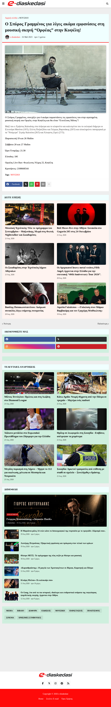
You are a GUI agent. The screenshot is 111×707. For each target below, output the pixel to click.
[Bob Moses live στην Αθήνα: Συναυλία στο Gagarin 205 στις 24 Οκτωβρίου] (81, 214)
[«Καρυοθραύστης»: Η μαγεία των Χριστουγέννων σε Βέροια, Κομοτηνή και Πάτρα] (11, 571)
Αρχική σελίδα (11, 18)
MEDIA (9, 611)
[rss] (68, 683)
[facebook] (29, 339)
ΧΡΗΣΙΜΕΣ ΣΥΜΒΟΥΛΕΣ (29, 618)
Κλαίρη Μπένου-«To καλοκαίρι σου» (37, 580)
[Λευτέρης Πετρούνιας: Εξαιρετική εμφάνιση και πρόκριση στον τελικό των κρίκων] (11, 546)
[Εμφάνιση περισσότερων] (48, 184)
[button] (3, 3)
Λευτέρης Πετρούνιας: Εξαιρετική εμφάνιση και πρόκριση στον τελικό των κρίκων (57, 543)
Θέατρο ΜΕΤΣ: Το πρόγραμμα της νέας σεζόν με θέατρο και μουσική (51, 555)
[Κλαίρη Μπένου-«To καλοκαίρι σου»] (11, 583)
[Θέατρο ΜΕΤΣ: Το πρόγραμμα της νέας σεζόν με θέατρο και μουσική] (11, 559)
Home (40, 699)
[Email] (43, 184)
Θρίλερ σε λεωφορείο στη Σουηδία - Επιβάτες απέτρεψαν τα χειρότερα (80, 435)
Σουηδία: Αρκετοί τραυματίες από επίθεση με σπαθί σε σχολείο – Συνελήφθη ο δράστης (80, 471)
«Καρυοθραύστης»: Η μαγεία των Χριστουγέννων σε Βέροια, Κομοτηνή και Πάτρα (57, 568)
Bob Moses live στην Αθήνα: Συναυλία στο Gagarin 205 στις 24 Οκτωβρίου (79, 230)
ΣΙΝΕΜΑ (10, 618)
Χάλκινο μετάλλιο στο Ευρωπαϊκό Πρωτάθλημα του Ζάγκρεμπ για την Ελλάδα (27, 435)
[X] (25, 184)
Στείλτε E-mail (52, 699)
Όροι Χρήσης (67, 699)
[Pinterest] (37, 184)
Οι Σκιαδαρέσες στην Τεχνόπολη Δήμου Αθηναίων (25, 269)
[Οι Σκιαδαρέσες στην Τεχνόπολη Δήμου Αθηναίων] (29, 254)
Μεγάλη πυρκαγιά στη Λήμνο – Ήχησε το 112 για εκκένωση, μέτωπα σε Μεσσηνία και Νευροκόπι (28, 472)
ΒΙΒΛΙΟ (20, 611)
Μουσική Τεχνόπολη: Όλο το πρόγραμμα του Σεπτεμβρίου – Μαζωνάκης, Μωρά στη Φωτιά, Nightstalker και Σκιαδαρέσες (29, 231)
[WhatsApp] (31, 184)
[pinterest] (81, 346)
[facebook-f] (42, 683)
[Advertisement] (55, 647)
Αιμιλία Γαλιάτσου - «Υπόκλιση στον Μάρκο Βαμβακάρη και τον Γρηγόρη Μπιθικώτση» (80, 309)
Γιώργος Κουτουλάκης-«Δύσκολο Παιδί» (29, 519)
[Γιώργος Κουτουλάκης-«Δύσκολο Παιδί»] (55, 511)
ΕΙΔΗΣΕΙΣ (46, 611)
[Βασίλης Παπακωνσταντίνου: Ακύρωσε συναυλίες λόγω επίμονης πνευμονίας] (29, 293)
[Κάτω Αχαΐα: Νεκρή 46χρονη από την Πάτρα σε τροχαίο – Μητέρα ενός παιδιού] (82, 383)
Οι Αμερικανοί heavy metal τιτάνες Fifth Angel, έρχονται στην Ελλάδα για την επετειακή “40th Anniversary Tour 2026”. (79, 271)
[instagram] (29, 346)
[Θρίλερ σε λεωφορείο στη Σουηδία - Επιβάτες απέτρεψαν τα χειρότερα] (82, 419)
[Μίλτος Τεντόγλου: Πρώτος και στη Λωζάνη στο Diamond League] (29, 383)
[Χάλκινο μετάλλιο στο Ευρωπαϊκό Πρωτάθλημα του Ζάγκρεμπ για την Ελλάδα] (29, 419)
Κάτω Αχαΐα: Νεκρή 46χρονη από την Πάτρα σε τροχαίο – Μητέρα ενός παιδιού (82, 398)
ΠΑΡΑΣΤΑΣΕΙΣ (76, 611)
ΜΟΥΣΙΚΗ (23, 18)
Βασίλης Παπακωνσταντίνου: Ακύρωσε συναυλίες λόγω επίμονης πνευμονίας (25, 309)
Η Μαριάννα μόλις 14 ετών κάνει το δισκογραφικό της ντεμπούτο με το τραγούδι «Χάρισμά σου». (63, 531)
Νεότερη (7, 324)
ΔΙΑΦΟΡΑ (33, 611)
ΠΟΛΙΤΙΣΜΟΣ (93, 611)
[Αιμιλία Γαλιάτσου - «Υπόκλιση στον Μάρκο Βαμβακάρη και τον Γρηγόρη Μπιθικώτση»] (81, 293)
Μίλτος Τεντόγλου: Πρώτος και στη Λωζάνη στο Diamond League (27, 398)
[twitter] (81, 339)
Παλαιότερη (102, 324)
